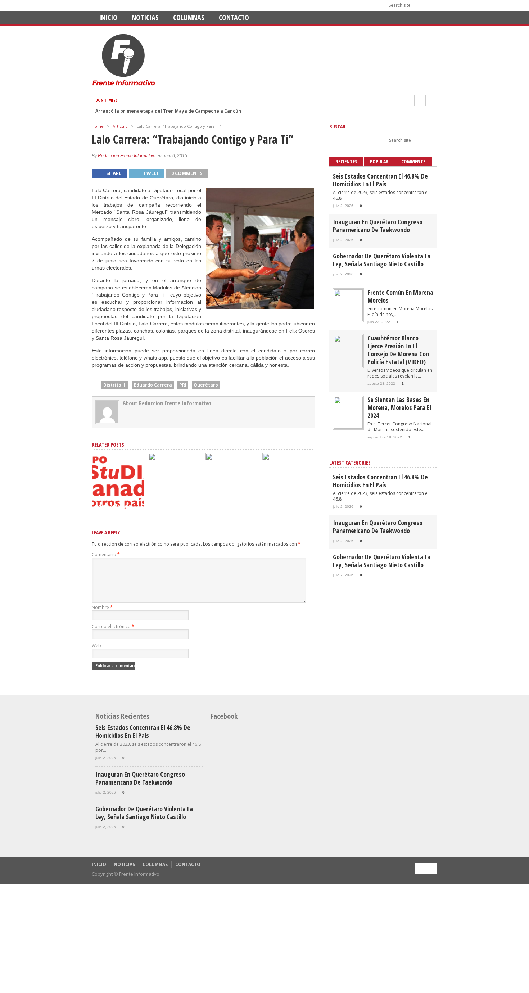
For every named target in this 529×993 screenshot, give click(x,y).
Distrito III (115, 385)
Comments (413, 161)
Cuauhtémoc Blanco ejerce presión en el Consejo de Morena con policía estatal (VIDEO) (398, 350)
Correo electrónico (113, 626)
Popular (379, 161)
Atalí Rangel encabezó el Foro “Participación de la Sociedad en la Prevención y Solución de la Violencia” (231, 492)
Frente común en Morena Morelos (400, 296)
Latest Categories (350, 462)
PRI (182, 385)
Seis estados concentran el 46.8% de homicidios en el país (380, 180)
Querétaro (206, 385)
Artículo (120, 126)
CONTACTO (234, 17)
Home (98, 126)
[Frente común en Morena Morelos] (348, 320)
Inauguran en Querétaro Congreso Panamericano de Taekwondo (377, 226)
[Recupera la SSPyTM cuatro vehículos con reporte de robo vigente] (175, 458)
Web (96, 645)
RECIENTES (346, 161)
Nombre (102, 607)
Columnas (188, 17)
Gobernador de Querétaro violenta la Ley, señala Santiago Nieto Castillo (381, 260)
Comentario (106, 554)
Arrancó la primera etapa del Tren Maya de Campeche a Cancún (168, 111)
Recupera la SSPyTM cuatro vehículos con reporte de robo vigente (173, 499)
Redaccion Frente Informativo (126, 155)
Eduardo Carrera (153, 385)
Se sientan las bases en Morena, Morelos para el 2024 (399, 407)
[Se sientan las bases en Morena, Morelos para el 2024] (348, 427)
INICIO (108, 17)
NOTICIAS (145, 17)
